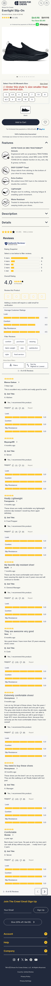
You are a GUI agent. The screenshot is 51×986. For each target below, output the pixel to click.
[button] (25, 143)
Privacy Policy (25, 976)
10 (25, 99)
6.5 (25, 94)
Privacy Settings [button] (25, 981)
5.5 (12, 94)
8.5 (6, 99)
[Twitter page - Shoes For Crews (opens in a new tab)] (22, 960)
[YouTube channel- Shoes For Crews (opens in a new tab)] (36, 960)
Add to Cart (20, 122)
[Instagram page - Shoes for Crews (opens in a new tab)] (15, 960)
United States (29, 972)
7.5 (38, 94)
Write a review (28, 232)
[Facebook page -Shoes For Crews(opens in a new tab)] (19, 960)
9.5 (19, 99)
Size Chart (44, 84)
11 (32, 99)
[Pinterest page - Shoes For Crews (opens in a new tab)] (32, 960)
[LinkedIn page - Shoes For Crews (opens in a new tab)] (27, 960)
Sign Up (40, 910)
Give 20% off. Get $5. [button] (21, 922)
